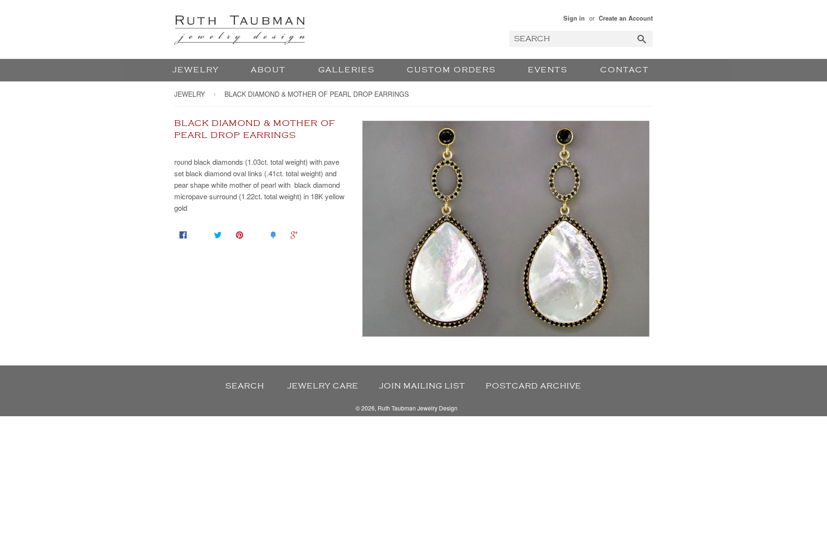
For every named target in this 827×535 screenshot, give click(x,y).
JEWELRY (195, 70)
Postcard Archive (533, 386)
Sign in (574, 18)
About (268, 70)
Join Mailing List (422, 386)
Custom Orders (451, 70)
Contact (624, 70)
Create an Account (626, 18)
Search (244, 386)
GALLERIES (346, 70)
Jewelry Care (322, 386)
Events (548, 70)
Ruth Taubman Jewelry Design (418, 408)
